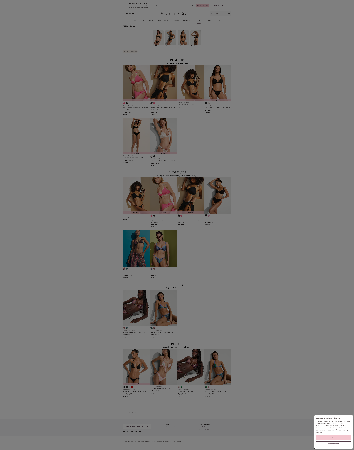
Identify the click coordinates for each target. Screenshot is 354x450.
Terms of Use (346, 430)
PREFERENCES (333, 444)
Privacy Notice (335, 430)
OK (333, 437)
